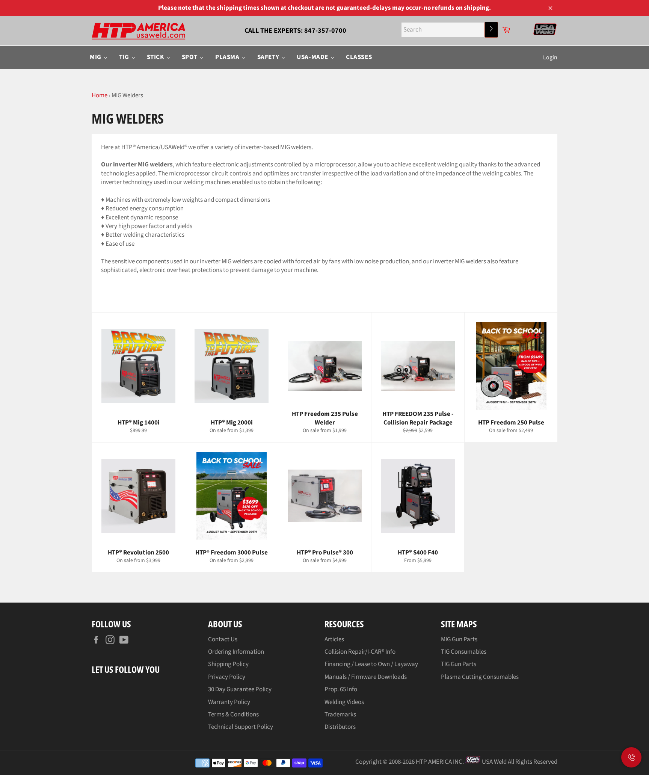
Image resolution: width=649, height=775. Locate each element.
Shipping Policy (228, 664)
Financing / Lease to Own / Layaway (371, 664)
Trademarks (340, 714)
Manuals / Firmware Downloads (365, 676)
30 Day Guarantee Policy (240, 689)
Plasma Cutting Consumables (480, 676)
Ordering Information (236, 651)
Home (99, 95)
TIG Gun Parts (458, 664)
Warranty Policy (229, 702)
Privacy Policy (226, 676)
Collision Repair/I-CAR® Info (359, 651)
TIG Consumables (463, 651)
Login (550, 57)
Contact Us (222, 639)
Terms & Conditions (233, 714)
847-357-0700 (325, 30)
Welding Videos (344, 702)
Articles (334, 639)
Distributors (340, 726)
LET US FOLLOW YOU (126, 669)
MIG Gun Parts (459, 639)
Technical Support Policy (240, 726)
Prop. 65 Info (340, 689)
